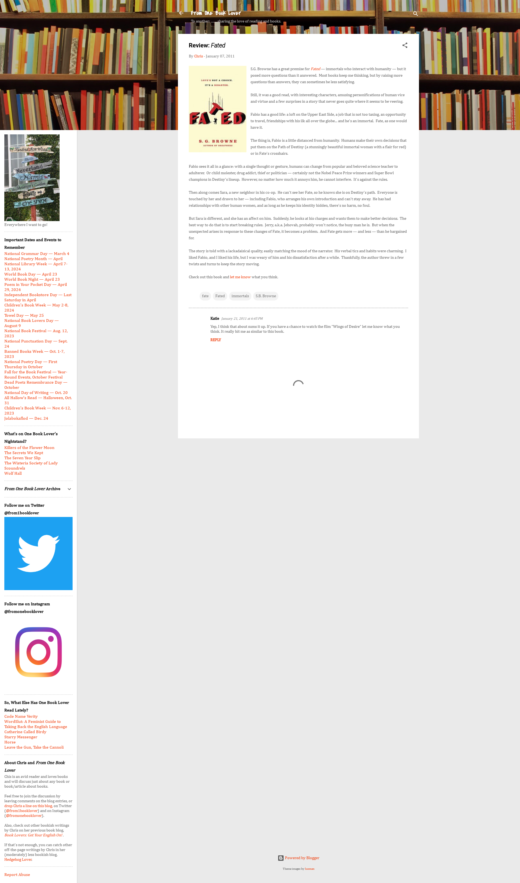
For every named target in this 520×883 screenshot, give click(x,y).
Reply (215, 340)
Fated (220, 296)
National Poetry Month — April (33, 259)
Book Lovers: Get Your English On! (33, 835)
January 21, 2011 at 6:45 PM (242, 319)
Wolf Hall (13, 473)
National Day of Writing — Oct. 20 (36, 393)
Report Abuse (17, 875)
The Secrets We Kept (23, 453)
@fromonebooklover (24, 816)
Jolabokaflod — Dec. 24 (26, 418)
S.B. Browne (266, 296)
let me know (240, 277)
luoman (309, 869)
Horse (10, 742)
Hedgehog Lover (18, 860)
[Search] (415, 15)
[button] (405, 46)
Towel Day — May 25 (24, 315)
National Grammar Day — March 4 (36, 254)
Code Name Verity (21, 716)
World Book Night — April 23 (32, 279)
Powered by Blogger (301, 858)
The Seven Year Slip (22, 458)
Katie (214, 318)
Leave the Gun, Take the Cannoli (34, 747)
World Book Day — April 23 (30, 274)
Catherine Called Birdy (25, 732)
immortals (240, 296)
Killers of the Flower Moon (29, 448)
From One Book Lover (216, 12)
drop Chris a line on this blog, (29, 806)
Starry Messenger (20, 737)
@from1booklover (22, 811)
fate (205, 296)
